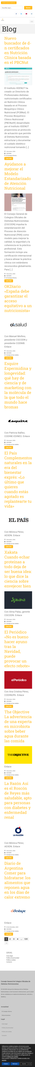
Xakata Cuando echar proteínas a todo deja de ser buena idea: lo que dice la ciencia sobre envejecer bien (18, 569)
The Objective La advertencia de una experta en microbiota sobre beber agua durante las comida (18, 726)
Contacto (9, 962)
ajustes (4, 1060)
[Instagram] (32, 14)
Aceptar (6, 1063)
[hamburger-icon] (32, 21)
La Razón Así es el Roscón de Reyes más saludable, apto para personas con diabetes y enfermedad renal (18, 800)
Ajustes (24, 1063)
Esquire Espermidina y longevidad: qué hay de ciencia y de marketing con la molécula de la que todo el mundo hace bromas (17, 385)
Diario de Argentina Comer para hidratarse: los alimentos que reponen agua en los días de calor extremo (17, 880)
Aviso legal (9, 956)
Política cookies (11, 960)
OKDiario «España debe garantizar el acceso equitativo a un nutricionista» (18, 298)
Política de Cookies (12, 1056)
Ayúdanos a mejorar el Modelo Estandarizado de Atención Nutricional (17, 176)
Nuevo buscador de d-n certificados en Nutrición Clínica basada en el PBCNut (17, 50)
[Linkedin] (21, 14)
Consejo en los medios (12, 355)
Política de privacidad (12, 958)
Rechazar (15, 1063)
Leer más (9, 158)
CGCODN (8, 153)
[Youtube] (26, 14)
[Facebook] (16, 14)
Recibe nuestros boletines (8, 2)
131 (26, 939)
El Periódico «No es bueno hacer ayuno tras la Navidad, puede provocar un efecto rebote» (17, 648)
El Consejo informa (11, 155)
